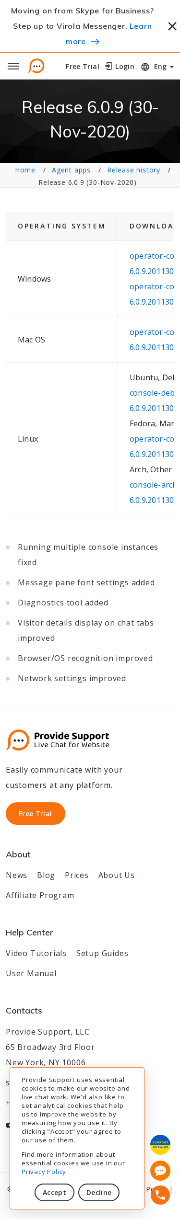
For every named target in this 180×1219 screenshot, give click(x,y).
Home (25, 169)
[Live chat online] (160, 1171)
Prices (77, 875)
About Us (116, 875)
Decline (98, 1192)
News (16, 875)
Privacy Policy (44, 1171)
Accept (54, 1192)
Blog (46, 875)
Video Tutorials (36, 953)
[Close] (172, 25)
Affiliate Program (40, 895)
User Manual (31, 973)
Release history (133, 169)
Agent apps (71, 169)
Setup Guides (102, 953)
